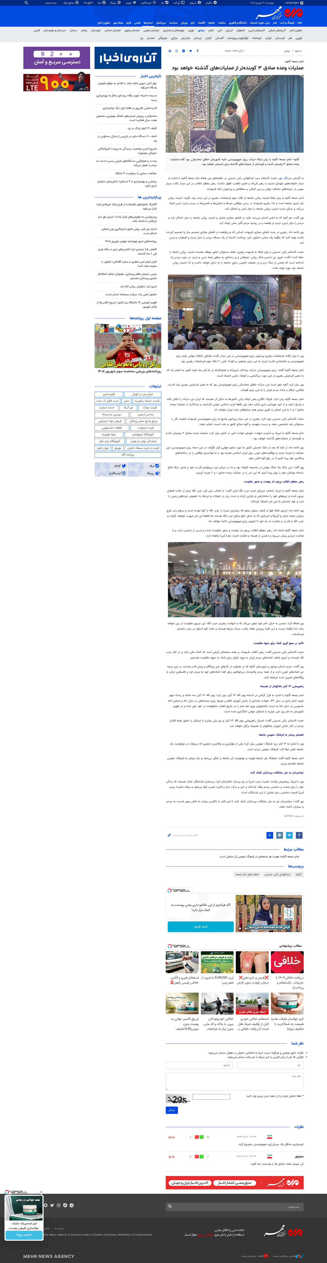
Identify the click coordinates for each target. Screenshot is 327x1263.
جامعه (211, 23)
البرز (219, 30)
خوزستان (96, 30)
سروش (193, 3)
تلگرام (209, 3)
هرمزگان (162, 38)
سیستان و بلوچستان (55, 30)
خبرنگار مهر (285, 178)
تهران (191, 30)
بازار (192, 23)
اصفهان (240, 30)
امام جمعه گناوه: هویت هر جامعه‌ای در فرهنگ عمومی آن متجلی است (259, 856)
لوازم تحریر (109, 394)
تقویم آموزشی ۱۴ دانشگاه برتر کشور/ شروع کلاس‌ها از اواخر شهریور (127, 304)
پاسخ (171, 1137)
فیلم (128, 23)
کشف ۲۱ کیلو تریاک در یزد (142, 128)
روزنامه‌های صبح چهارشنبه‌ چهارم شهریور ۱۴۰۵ (131, 241)
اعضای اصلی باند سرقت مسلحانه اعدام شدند (131, 294)
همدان (150, 38)
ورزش (184, 23)
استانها (298, 51)
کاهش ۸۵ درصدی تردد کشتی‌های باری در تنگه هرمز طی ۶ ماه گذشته (127, 251)
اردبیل (229, 30)
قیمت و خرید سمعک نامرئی (143, 448)
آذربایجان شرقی (277, 30)
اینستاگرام (146, 3)
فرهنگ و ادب (287, 23)
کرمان (268, 38)
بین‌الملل (161, 23)
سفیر (126, 401)
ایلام (211, 30)
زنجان (84, 30)
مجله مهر (118, 23)
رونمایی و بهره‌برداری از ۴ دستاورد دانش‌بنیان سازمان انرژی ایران (127, 183)
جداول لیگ (69, 3)
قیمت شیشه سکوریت (147, 401)
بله (163, 3)
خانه (299, 23)
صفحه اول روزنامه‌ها (145, 318)
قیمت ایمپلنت (146, 428)
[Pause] (240, 928)
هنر (275, 23)
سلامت (222, 23)
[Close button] (41, 1192)
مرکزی (174, 38)
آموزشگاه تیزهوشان (143, 434)
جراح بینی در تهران (142, 394)
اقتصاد (201, 23)
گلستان (219, 38)
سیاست (173, 23)
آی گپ (177, 3)
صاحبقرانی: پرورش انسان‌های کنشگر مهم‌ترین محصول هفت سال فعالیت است (126, 118)
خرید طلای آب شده (107, 401)
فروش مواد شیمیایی (109, 421)
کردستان (280, 38)
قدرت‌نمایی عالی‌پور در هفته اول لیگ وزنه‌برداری (130, 108)
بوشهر (201, 30)
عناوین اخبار (295, 30)
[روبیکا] (45, 1206)
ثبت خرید (200, 926)
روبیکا (114, 3)
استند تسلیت (106, 407)
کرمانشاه (257, 38)
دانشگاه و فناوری (238, 23)
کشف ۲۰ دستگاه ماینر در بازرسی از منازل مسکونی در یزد (127, 138)
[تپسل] (169, 890)
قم (290, 38)
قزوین (299, 38)
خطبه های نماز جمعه (247, 874)
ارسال (172, 1110)
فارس (37, 30)
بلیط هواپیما (109, 434)
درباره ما (59, 1228)
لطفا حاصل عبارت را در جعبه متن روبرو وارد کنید (275, 1096)
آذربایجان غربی (256, 30)
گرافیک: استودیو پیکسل (252, 1256)
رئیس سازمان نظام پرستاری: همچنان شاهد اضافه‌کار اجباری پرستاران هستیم (127, 276)
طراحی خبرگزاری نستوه (284, 1256)
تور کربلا (128, 407)
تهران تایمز (103, 448)
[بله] (65, 1206)
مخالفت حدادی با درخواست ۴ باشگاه (136, 173)
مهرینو (118, 448)
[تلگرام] (71, 1206)
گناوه (298, 874)
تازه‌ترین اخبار (150, 76)
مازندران (185, 38)
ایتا (100, 3)
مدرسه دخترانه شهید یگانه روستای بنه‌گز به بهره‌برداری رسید (126, 97)
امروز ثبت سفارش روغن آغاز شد (138, 286)
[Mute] (246, 928)
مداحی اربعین (146, 414)
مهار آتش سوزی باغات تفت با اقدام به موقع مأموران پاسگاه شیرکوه (127, 85)
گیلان (208, 38)
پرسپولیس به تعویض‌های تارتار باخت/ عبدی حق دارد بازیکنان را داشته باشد (127, 219)
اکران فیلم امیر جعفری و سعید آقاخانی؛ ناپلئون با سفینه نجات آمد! (129, 264)
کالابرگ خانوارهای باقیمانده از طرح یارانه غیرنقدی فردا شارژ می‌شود (127, 206)
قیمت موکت (150, 407)
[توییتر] (52, 1206)
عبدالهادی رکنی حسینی (277, 874)
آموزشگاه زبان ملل (109, 441)
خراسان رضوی (132, 30)
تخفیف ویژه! (24, 1235)
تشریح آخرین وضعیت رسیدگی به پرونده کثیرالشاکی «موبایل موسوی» (127, 151)
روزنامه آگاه (127, 455)
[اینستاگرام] (58, 1206)
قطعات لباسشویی (112, 428)
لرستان (198, 38)
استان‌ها (148, 23)
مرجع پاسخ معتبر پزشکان (143, 421)
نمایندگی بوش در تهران (144, 441)
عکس (137, 23)
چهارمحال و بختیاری (173, 30)
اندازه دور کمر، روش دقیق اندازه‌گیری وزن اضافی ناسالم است (129, 231)
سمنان (73, 30)
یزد (141, 38)
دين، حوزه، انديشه (260, 23)
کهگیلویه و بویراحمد (237, 38)
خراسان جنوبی (151, 30)
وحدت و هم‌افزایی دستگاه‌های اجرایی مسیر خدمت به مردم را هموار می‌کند (126, 163)
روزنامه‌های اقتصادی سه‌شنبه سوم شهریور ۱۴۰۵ (128, 371)
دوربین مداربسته (111, 414)
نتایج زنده (88, 3)
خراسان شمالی (113, 30)
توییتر (129, 3)
